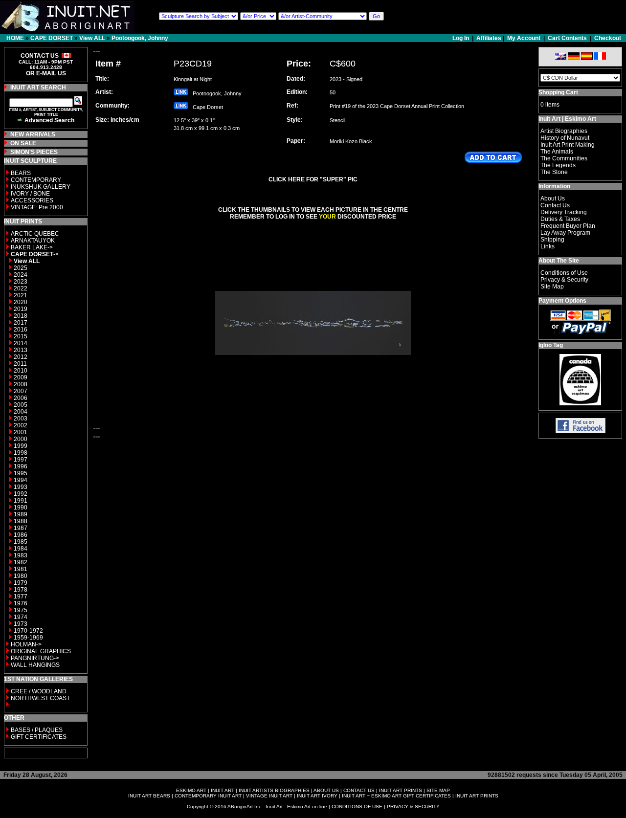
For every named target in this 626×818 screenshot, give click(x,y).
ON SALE (23, 143)
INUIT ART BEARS (149, 795)
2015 (20, 336)
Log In (461, 38)
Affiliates (488, 38)
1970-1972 (28, 630)
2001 (20, 432)
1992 (20, 493)
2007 (20, 391)
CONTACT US (359, 790)
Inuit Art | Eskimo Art (567, 118)
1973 (20, 623)
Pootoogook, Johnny (140, 38)
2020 (20, 302)
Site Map (552, 286)
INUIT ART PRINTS (400, 790)
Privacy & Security (564, 279)
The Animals (556, 151)
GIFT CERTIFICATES (39, 736)
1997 (20, 459)
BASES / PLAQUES (37, 730)
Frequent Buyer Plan (567, 225)
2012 (20, 357)
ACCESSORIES (32, 200)
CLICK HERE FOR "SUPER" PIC (313, 179)
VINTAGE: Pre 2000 (37, 207)
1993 (20, 487)
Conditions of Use (564, 272)
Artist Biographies (563, 131)
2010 (20, 370)
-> (35, 254)
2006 (20, 398)
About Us (552, 198)
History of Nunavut (564, 137)
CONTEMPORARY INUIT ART (208, 795)
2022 (20, 288)
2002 (20, 425)
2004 (20, 411)
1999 (20, 445)
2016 (20, 329)
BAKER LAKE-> (32, 247)
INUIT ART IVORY (317, 795)
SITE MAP (438, 790)
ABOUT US (326, 790)
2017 (20, 322)
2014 (20, 343)
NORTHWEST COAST (39, 698)
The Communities (563, 158)
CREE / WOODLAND (38, 691)
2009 (20, 377)
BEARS (21, 173)
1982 (20, 562)
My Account (523, 38)
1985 (20, 541)
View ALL (92, 38)
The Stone (554, 172)
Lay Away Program (565, 232)
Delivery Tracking (563, 212)
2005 (20, 404)
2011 (20, 363)
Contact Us (555, 205)
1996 (20, 466)
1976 (20, 603)
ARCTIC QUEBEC (35, 233)
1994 (20, 480)
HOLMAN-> (26, 644)
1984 (20, 548)
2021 (20, 295)
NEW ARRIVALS (32, 134)
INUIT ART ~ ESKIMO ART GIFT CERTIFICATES (396, 795)
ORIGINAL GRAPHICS (41, 651)
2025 (20, 268)
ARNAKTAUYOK (33, 240)
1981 (20, 569)
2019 (20, 309)
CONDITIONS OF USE (357, 806)
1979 (20, 582)
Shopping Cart (558, 92)
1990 (20, 507)
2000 (20, 439)
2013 (20, 350)
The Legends (558, 165)
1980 (20, 576)
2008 (20, 384)
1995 (20, 473)
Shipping (552, 239)
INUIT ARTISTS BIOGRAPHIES (274, 790)
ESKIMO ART (191, 790)
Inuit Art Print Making (567, 144)
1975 (20, 610)
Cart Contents (567, 38)
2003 (20, 418)
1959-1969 (28, 637)
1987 (20, 528)
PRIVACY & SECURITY (413, 806)
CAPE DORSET (51, 38)
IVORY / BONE (30, 193)
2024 (20, 274)
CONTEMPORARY (36, 180)
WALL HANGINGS (35, 665)
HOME (15, 38)
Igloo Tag (550, 345)
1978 (20, 589)
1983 (20, 555)
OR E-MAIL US (46, 73)
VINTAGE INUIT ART (269, 795)
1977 (20, 596)
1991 (20, 500)
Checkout (607, 38)
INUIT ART (222, 790)
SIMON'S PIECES (34, 152)
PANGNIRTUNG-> (35, 658)
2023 (20, 281)
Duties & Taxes (560, 219)
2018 (20, 315)
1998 (20, 452)
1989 (20, 514)
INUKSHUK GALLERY (40, 186)
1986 (20, 534)
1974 (20, 617)
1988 (20, 521)
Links (547, 246)
